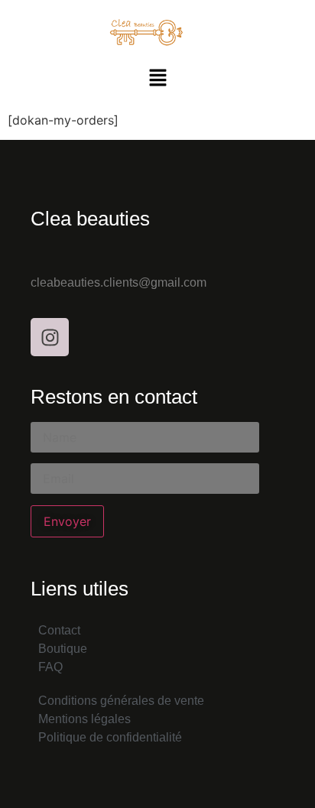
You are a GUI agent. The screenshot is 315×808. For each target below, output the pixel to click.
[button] (157, 78)
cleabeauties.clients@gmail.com (118, 282)
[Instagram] (50, 337)
